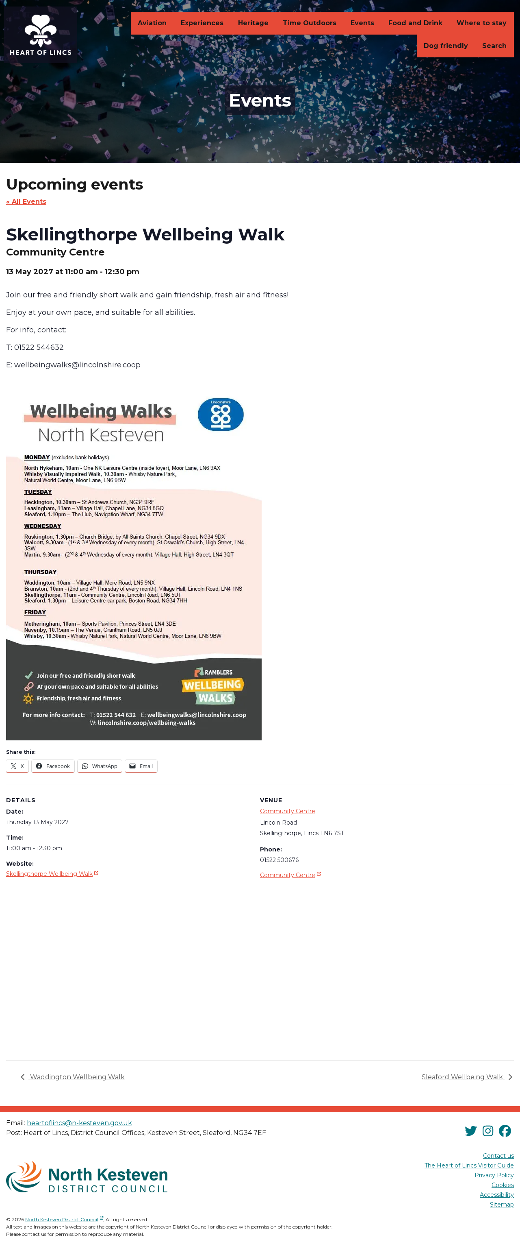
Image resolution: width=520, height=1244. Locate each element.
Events (362, 23)
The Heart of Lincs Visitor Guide (469, 1165)
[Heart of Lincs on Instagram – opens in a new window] (488, 1131)
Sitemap (502, 1204)
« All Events (26, 201)
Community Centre (287, 811)
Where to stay (482, 23)
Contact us (498, 1155)
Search (494, 46)
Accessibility (497, 1194)
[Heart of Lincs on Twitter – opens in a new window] (471, 1131)
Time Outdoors (309, 23)
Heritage (253, 23)
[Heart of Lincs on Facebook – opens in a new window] (505, 1131)
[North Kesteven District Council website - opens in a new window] (86, 1176)
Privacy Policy (494, 1175)
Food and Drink (415, 23)
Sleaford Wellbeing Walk (463, 1077)
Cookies (503, 1185)
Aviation (152, 23)
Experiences (202, 23)
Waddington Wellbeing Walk (76, 1077)
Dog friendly (446, 46)
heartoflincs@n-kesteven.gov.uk (79, 1123)
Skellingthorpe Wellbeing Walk (53, 873)
